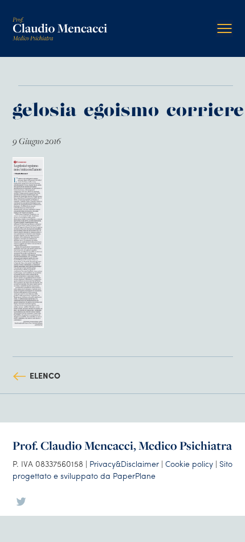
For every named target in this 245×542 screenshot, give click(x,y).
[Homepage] (60, 21)
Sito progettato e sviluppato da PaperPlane (122, 469)
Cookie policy (189, 463)
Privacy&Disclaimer (124, 463)
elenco (45, 375)
